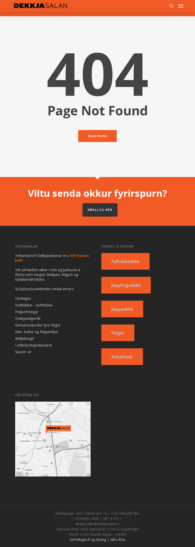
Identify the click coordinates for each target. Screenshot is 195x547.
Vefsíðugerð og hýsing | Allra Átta (97, 539)
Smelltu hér (100, 210)
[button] (180, 5)
